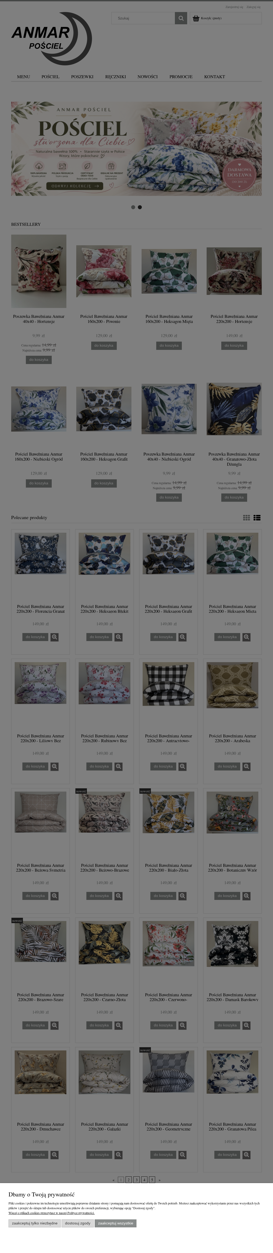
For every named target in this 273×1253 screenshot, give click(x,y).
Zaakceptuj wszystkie (115, 1223)
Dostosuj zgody (77, 1223)
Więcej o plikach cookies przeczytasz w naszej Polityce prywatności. (52, 1213)
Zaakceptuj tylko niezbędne (35, 1223)
